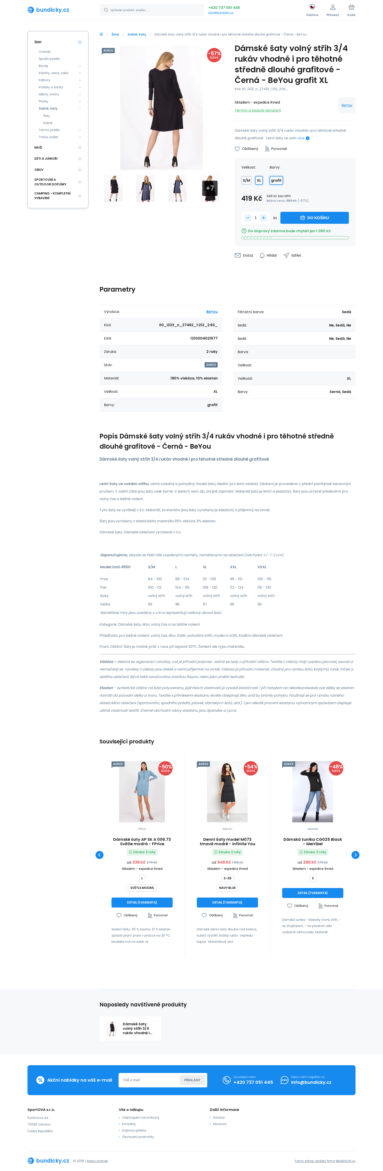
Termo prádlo (49, 130)
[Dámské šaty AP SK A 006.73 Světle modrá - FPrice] (142, 791)
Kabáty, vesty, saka (53, 73)
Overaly (45, 51)
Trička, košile (48, 137)
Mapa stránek (97, 1161)
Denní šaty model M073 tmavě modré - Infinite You (227, 841)
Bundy (43, 66)
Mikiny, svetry (49, 94)
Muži (38, 147)
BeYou (347, 105)
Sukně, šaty (136, 34)
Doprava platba (134, 1130)
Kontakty (129, 1124)
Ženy (115, 34)
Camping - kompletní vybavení (52, 195)
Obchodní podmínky (138, 1137)
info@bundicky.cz (221, 12)
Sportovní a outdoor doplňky (50, 182)
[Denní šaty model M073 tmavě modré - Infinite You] (227, 791)
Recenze (220, 1124)
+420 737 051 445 (224, 7)
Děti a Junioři (45, 158)
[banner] (57, 9)
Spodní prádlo (49, 59)
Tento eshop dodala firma (315, 1161)
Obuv (38, 169)
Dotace (219, 1117)
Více (300, 138)
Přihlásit (192, 1080)
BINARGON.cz (346, 1161)
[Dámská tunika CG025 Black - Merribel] (312, 791)
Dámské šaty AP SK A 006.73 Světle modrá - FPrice (142, 841)
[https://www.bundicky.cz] (101, 34)
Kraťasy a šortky (51, 87)
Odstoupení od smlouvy (140, 1117)
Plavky (43, 101)
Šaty (46, 116)
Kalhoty (44, 80)
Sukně (48, 123)
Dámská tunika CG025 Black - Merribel (312, 841)
